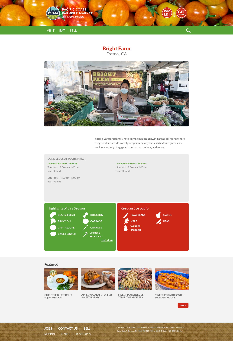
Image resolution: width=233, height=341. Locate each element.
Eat (62, 30)
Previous (39, 94)
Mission (49, 333)
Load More (107, 240)
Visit (51, 30)
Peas (166, 221)
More (183, 305)
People (65, 333)
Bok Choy (96, 214)
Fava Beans (138, 214)
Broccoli (64, 221)
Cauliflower (67, 233)
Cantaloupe (66, 227)
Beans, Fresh (66, 214)
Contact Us (68, 328)
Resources (83, 333)
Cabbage (96, 221)
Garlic (167, 214)
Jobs (48, 328)
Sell (73, 30)
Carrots (96, 227)
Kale (134, 221)
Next (193, 94)
